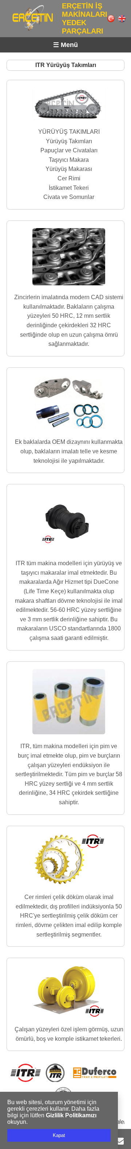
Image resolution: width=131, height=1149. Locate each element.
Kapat (59, 1135)
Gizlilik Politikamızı (71, 1115)
